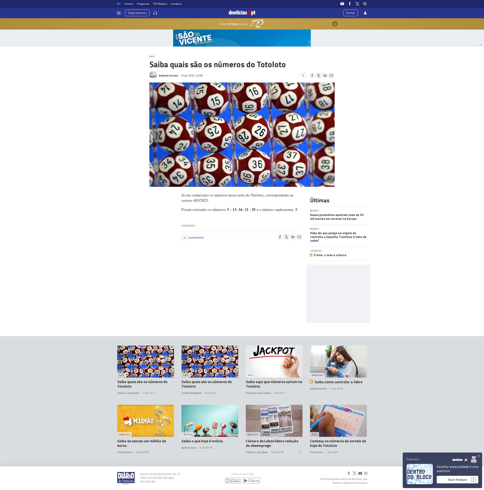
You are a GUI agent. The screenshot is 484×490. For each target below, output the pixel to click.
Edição (137, 13)
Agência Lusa (189, 447)
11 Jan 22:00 (336, 388)
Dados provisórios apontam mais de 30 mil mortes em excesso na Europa (336, 217)
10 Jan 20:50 (141, 452)
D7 (118, 4)
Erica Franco (316, 452)
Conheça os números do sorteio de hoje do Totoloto (338, 443)
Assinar (350, 13)
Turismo (128, 4)
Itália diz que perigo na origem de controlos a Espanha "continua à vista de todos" (338, 237)
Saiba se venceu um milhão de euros (141, 443)
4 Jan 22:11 (279, 393)
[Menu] (118, 12)
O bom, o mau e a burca (330, 255)
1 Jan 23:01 (332, 452)
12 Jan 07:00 (277, 452)
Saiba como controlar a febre (338, 382)
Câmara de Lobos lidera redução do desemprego (272, 443)
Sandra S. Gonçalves (128, 393)
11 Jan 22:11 (148, 393)
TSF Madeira (160, 4)
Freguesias (143, 4)
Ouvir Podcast (457, 479)
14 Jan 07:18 (205, 447)
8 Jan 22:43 (210, 393)
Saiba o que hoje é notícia (202, 441)
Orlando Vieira (125, 452)
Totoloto (188, 225)
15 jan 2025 (191, 75)
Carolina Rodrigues (192, 393)
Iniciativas (176, 4)
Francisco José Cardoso (258, 393)
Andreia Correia (318, 388)
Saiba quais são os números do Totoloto (142, 384)
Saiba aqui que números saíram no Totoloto (274, 384)
